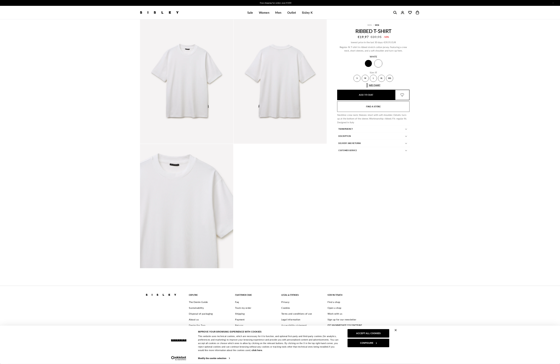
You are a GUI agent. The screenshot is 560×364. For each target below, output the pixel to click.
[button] (186, 81)
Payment (240, 319)
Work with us (335, 313)
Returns (239, 325)
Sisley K (307, 12)
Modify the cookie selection (212, 358)
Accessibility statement (294, 325)
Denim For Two (197, 325)
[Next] (318, 3)
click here (257, 350)
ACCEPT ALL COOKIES (368, 333)
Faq (237, 302)
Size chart (374, 85)
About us (194, 319)
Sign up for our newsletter (342, 319)
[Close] (553, 3)
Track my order (243, 307)
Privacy (285, 302)
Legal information (290, 319)
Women (264, 12)
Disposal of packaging (201, 313)
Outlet (291, 12)
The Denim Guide (198, 302)
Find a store (373, 106)
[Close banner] (396, 330)
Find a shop (334, 302)
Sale (250, 12)
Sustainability (196, 307)
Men (278, 12)
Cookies (285, 307)
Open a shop (334, 307)
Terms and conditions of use (296, 313)
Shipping (240, 313)
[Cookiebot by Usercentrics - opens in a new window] (178, 358)
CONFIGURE (366, 343)
